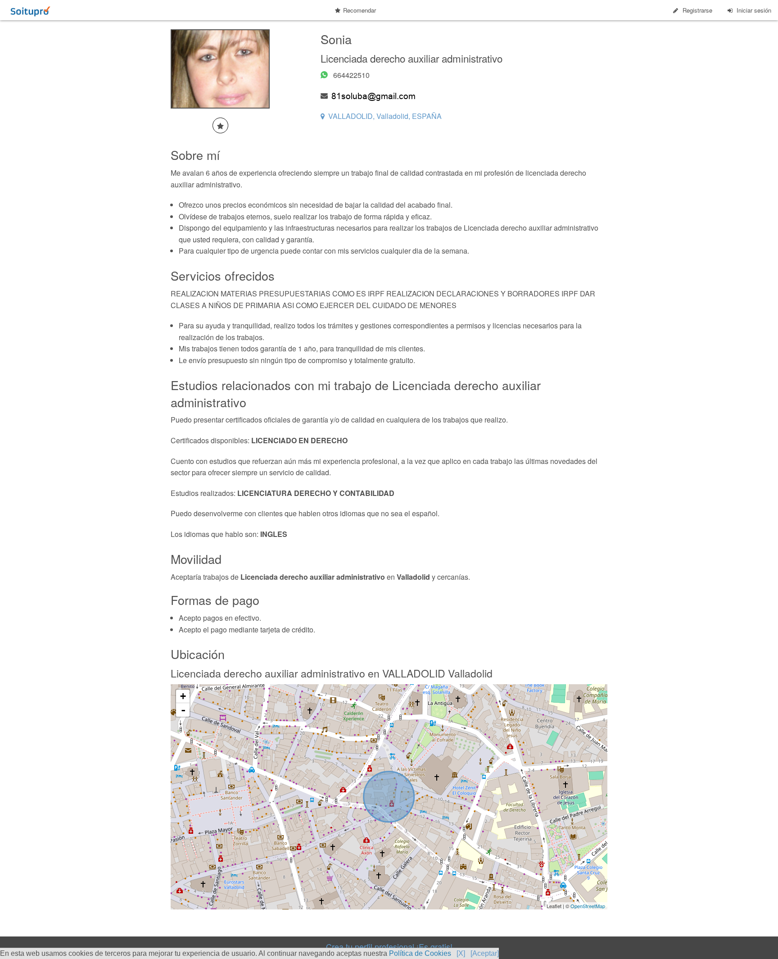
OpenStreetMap (587, 905)
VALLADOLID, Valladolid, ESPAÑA (385, 116)
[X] (461, 953)
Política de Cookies (420, 953)
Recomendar (359, 10)
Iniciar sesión (754, 10)
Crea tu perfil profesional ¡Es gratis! (389, 946)
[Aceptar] (484, 953)
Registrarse (697, 10)
